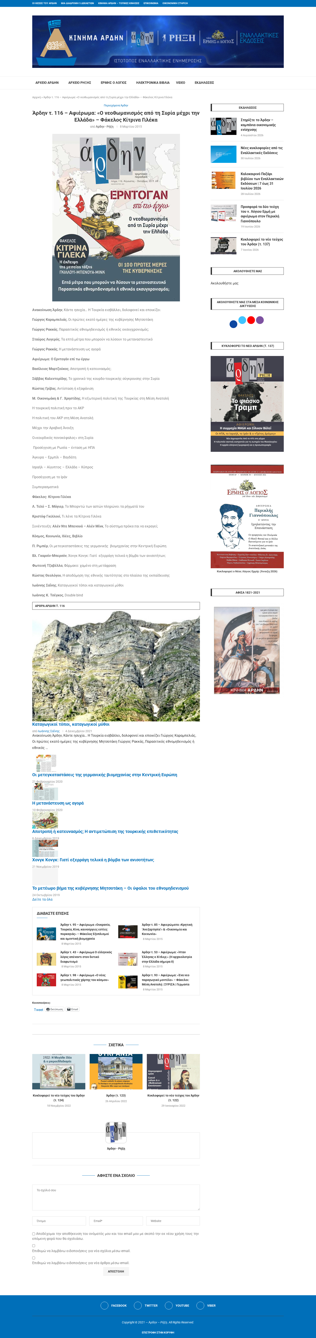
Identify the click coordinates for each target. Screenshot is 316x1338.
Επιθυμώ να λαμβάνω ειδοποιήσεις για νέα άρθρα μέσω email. (80, 1263)
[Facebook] (274, 3)
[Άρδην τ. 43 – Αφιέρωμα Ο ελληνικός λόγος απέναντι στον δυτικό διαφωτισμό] (46, 959)
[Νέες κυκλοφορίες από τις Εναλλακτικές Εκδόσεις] (223, 154)
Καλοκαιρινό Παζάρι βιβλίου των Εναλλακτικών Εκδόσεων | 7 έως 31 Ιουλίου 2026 (262, 181)
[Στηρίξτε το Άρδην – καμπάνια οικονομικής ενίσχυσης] (223, 126)
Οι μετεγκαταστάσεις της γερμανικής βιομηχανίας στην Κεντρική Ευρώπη (104, 774)
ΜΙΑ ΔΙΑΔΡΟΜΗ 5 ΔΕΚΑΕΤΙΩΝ (77, 3)
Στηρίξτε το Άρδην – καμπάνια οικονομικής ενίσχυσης (258, 125)
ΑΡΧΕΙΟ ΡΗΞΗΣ (79, 83)
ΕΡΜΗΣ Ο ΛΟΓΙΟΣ (114, 83)
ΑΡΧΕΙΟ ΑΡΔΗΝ (47, 83)
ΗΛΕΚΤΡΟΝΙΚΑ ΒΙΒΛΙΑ (153, 83)
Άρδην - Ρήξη (105, 126)
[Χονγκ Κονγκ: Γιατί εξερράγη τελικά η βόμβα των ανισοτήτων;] (45, 848)
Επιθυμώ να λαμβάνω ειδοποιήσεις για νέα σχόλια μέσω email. (81, 1251)
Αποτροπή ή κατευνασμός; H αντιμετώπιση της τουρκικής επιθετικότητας (105, 831)
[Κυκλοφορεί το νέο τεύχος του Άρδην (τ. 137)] (223, 245)
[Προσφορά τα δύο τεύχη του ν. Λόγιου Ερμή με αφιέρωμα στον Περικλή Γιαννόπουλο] (223, 213)
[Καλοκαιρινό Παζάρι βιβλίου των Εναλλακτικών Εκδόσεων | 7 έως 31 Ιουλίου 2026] (223, 180)
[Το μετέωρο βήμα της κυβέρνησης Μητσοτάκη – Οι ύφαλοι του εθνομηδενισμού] (45, 876)
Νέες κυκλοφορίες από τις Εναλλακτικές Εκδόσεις (262, 150)
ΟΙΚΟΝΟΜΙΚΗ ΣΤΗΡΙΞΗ (175, 3)
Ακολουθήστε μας (225, 283)
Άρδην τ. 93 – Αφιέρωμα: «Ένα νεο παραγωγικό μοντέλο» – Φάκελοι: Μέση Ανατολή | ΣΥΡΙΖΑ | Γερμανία (165, 979)
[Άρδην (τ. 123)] (116, 1071)
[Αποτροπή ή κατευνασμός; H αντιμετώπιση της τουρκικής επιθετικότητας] (45, 820)
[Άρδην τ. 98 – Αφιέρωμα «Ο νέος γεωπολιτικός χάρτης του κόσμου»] (46, 979)
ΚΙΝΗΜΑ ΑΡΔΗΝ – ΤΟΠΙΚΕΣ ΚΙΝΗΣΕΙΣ (118, 3)
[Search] (281, 83)
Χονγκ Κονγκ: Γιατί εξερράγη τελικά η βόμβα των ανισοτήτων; (93, 859)
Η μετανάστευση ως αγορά (58, 803)
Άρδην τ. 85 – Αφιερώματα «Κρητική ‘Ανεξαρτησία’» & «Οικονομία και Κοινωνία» (167, 929)
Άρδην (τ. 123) (116, 1095)
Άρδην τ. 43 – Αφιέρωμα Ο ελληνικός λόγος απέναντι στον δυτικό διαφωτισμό (86, 956)
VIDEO (180, 83)
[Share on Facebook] (111, 1029)
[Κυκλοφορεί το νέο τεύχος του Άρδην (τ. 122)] (173, 1071)
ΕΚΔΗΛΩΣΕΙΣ (204, 83)
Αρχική (36, 97)
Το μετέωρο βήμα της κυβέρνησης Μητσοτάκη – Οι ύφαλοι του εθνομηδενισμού (110, 888)
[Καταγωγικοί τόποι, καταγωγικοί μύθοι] (116, 665)
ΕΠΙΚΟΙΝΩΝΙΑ (151, 3)
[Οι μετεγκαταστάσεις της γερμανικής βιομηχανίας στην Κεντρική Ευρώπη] (45, 763)
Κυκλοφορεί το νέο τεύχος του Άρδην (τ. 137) (262, 241)
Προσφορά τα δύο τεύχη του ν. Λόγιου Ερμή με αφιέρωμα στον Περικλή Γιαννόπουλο (260, 214)
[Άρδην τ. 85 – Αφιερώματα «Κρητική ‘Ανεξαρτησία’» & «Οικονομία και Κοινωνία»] (128, 931)
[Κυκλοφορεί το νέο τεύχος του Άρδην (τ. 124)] (58, 1071)
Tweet (38, 1009)
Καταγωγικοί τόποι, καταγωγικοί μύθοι (71, 724)
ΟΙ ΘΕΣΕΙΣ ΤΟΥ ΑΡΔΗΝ (44, 3)
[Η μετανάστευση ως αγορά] (45, 791)
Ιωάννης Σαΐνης (49, 731)
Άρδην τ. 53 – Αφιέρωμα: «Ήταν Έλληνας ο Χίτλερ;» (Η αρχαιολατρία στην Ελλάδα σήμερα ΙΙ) (167, 956)
